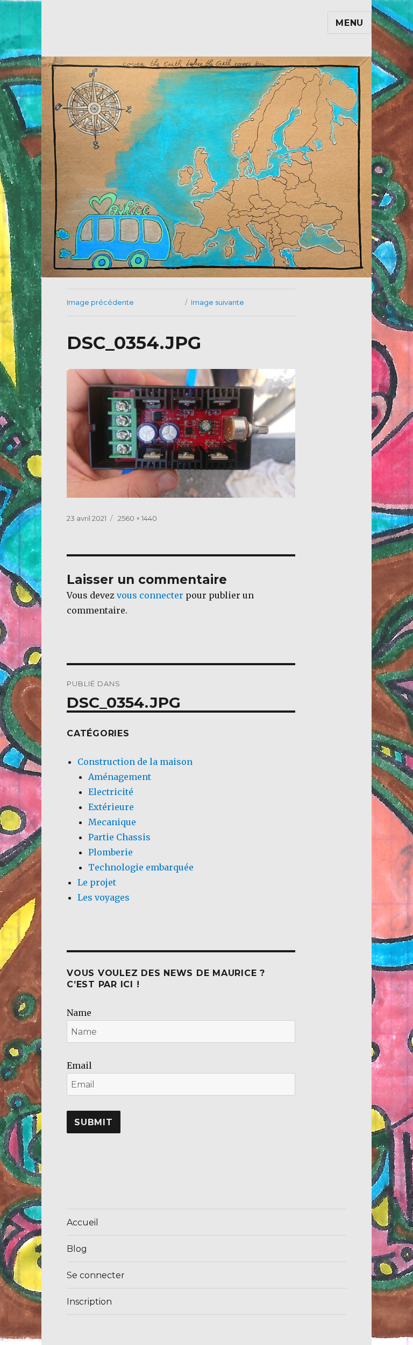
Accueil (82, 1222)
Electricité (110, 791)
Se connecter (96, 1275)
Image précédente (100, 302)
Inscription (89, 1302)
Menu (350, 23)
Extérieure (111, 807)
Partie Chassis (119, 837)
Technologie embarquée (141, 867)
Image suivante (217, 302)
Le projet (96, 882)
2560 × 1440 (137, 518)
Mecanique (112, 822)
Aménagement (119, 776)
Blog (77, 1249)
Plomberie (110, 852)
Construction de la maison (135, 761)
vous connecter (150, 595)
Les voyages (103, 897)
